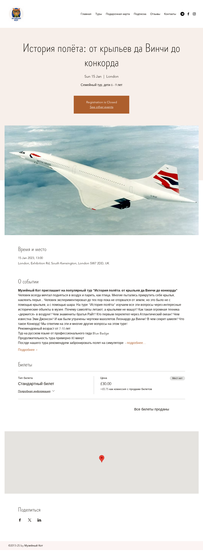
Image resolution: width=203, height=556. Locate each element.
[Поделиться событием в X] (30, 520)
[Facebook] (188, 14)
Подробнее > (28, 350)
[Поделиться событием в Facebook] (20, 520)
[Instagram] (194, 14)
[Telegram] (182, 14)
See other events (101, 107)
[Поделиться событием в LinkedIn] (39, 520)
